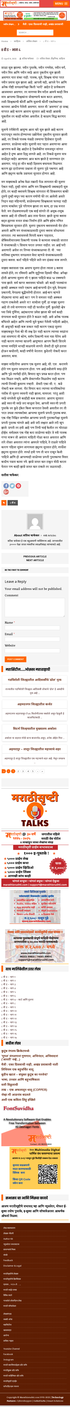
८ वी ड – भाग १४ (9, 1026)
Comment (11, 595)
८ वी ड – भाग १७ (9, 1037)
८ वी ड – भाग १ (8, 976)
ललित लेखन (45, 59)
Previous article (35, 556)
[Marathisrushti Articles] (35, 7)
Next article (35, 560)
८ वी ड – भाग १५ (9, 1029)
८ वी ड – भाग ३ (8, 984)
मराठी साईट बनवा (10, 1290)
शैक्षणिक (54, 59)
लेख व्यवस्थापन (9, 1228)
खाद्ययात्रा (7, 1330)
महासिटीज (7, 1324)
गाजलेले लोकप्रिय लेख (12, 1300)
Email (9, 634)
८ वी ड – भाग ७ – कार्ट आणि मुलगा (17, 999)
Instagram (8, 1359)
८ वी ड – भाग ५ (8, 992)
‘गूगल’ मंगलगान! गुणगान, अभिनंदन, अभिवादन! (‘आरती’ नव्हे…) (29, 1057)
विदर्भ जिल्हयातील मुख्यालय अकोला (34, 728)
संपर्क (5, 1255)
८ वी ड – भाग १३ (9, 1022)
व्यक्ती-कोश (7, 1319)
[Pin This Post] (18, 486)
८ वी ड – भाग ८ (8, 1003)
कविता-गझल (8, 1341)
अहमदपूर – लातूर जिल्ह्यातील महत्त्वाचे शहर (35, 749)
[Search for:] (35, 32)
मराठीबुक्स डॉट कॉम (11, 1370)
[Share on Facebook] (6, 486)
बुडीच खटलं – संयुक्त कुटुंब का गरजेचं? (24, 1074)
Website (10, 645)
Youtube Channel (11, 1349)
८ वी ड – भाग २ (8, 980)
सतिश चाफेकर (28, 59)
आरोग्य (6, 1335)
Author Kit (8, 1239)
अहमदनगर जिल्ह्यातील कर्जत (34, 704)
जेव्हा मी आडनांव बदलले (15, 1094)
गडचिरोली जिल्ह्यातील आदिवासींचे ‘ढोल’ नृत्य (34, 680)
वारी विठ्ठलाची (9, 1084)
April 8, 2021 (10, 59)
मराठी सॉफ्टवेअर (9, 1306)
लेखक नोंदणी (8, 1233)
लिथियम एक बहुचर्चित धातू (17, 1069)
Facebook (8, 1354)
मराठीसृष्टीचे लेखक (10, 1273)
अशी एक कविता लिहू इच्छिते (18, 1100)
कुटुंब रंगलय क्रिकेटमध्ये (15, 1051)
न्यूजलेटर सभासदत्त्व (11, 1244)
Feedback (8, 1260)
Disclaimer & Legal (12, 1265)
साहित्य (17, 41)
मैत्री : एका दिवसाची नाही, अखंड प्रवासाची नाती (29, 1064)
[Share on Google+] (6, 492)
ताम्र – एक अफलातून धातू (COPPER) (24, 1090)
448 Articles (49, 535)
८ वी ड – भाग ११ (8, 1014)
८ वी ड (12, 502)
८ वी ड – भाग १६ (9, 1033)
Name (9, 622)
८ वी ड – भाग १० (9, 1011)
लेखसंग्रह (7, 1314)
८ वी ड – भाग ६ (8, 995)
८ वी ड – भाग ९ (8, 1007)
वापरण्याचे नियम (9, 1249)
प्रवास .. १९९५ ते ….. (12, 1284)
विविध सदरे (7, 1295)
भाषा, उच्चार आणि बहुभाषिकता (20, 1079)
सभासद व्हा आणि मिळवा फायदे (27, 1198)
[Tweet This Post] (12, 486)
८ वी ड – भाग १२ (9, 1018)
